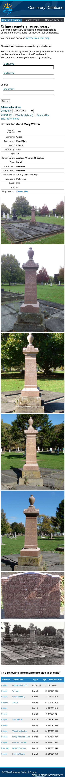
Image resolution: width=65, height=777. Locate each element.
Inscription (8, 89)
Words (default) (24, 115)
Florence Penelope (20, 685)
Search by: (6, 114)
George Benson (19, 748)
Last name (8, 64)
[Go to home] (7, 15)
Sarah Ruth (17, 719)
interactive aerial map (38, 38)
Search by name (11, 20)
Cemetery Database (45, 7)
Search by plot (32, 20)
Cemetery (6, 110)
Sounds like (43, 115)
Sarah (15, 702)
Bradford (5, 748)
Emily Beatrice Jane (21, 737)
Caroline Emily (18, 697)
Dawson (4, 702)
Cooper (4, 685)
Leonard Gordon (19, 742)
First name (8, 73)
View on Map (22, 191)
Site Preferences (10, 118)
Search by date (53, 20)
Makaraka (21, 179)
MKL (18, 183)
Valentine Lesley (19, 731)
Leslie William (18, 754)
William (15, 691)
